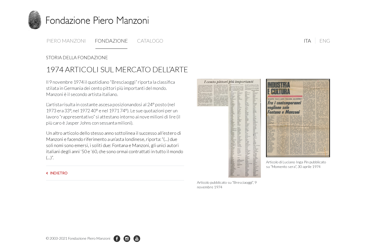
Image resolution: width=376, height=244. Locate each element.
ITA (307, 41)
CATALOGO (150, 41)
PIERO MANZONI (66, 41)
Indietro (58, 173)
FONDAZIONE (111, 41)
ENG (324, 41)
